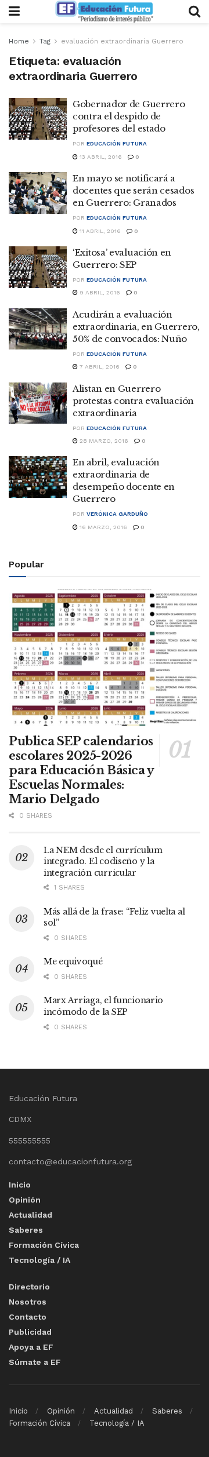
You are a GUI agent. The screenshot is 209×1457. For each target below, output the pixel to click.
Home (19, 41)
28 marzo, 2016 (103, 441)
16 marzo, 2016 (102, 527)
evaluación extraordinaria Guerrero (122, 41)
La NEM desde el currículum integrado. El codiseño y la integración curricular (103, 861)
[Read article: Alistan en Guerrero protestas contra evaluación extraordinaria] (38, 403)
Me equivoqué (73, 961)
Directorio (29, 1286)
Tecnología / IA (39, 1260)
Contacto (27, 1316)
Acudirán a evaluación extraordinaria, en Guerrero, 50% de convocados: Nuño (136, 326)
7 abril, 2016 (99, 366)
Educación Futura (117, 143)
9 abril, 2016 (99, 292)
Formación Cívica (44, 1245)
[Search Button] (194, 11)
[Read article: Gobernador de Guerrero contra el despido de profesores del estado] (38, 119)
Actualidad (30, 1214)
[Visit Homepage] (104, 11)
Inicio (20, 1184)
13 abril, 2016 (100, 157)
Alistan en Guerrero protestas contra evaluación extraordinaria (133, 400)
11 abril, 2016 (99, 231)
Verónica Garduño (117, 514)
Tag (45, 41)
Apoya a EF (31, 1347)
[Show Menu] (14, 11)
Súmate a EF (35, 1362)
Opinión (25, 1199)
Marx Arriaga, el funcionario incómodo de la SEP (103, 1006)
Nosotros (27, 1301)
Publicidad (30, 1331)
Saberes (26, 1229)
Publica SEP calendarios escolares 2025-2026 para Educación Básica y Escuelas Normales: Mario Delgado (81, 770)
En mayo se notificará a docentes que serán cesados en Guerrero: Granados (133, 190)
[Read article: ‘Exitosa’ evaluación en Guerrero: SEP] (38, 267)
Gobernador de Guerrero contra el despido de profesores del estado (129, 116)
